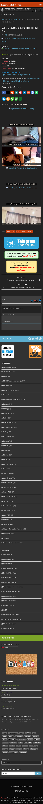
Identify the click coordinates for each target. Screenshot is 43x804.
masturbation (13, 733)
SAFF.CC (6, 610)
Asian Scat (6, 372)
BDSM (28, 733)
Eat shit (37, 739)
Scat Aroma (7, 473)
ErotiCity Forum (8, 559)
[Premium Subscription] (40, 338)
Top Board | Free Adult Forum (12, 619)
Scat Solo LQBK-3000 (9, 702)
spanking (27, 736)
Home (4, 19)
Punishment (13, 752)
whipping (5, 742)
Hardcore (25, 745)
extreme (11, 739)
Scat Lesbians (8, 487)
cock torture (28, 742)
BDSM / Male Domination (11, 381)
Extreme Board (8, 564)
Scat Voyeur (7, 510)
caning (5, 749)
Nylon (23, 231)
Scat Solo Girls (8, 496)
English (6, 647)
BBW (5, 376)
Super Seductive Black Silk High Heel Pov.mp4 (17, 75)
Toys (21, 742)
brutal (10, 736)
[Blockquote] (13, 314)
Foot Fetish (7, 436)
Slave (5, 746)
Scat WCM (6, 515)
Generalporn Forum (9, 577)
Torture (12, 749)
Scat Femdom (8, 483)
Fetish (8, 231)
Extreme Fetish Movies (11, 5)
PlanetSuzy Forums (9, 596)
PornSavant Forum (9, 601)
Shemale (6, 520)
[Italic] (6, 314)
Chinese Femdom (8, 14)
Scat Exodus (7, 478)
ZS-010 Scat (6, 695)
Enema (5, 404)
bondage (13, 742)
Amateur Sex (7, 367)
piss (19, 746)
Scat (4, 469)
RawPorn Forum (8, 605)
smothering (34, 746)
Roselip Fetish (8, 464)
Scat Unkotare (8, 506)
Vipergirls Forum (8, 628)
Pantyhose (30, 231)
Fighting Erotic (8, 422)
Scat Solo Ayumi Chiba (9, 688)
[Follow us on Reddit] (36, 338)
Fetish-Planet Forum (10, 568)
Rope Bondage (21, 739)
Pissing (5, 455)
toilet (4, 736)
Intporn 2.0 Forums (9, 582)
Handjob (6, 441)
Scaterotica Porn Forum (11, 614)
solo (34, 733)
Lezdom (6, 446)
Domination (23, 752)
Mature (5, 450)
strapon (30, 739)
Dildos (5, 395)
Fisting (5, 432)
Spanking (6, 524)
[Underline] (8, 314)
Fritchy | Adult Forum (10, 573)
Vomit (5, 538)
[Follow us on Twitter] (33, 338)
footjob (18, 231)
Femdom (6, 413)
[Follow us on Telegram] (29, 338)
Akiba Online (7, 554)
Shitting (12, 746)
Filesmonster (7, 427)
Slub (5, 35)
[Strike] (10, 314)
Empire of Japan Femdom (11, 399)
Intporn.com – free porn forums (13, 587)
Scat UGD (6, 501)
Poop (5, 459)
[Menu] (40, 4)
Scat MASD (7, 492)
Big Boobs (6, 385)
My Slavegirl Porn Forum (11, 591)
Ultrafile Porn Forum (9, 624)
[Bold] (3, 314)
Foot (13, 231)
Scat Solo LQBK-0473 (9, 709)
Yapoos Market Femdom (11, 543)
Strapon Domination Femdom (12, 529)
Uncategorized (8, 533)
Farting (5, 409)
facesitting (19, 736)
